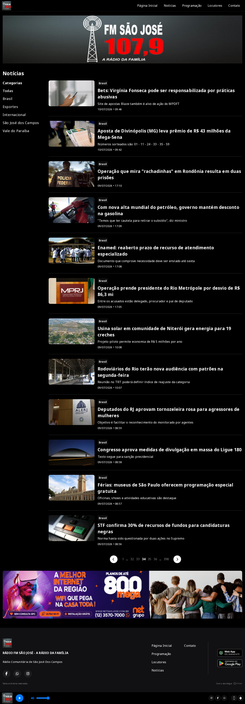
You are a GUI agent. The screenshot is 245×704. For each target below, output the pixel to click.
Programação (192, 5)
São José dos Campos (21, 122)
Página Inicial (147, 5)
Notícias (170, 5)
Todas (8, 90)
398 (166, 559)
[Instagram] (211, 698)
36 (155, 559)
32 (132, 559)
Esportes (10, 106)
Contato (234, 5)
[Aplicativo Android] (240, 698)
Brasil (7, 98)
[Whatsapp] (224, 698)
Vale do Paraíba (16, 130)
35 (149, 559)
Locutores (215, 5)
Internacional (14, 114)
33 (138, 559)
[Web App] (234, 698)
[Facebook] (217, 698)
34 (143, 559)
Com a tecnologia (224, 683)
